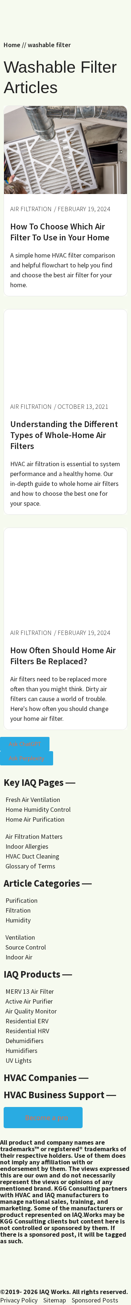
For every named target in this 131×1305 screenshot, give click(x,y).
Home (12, 45)
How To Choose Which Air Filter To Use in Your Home (60, 232)
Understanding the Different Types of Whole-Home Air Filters (64, 435)
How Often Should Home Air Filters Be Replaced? (63, 655)
